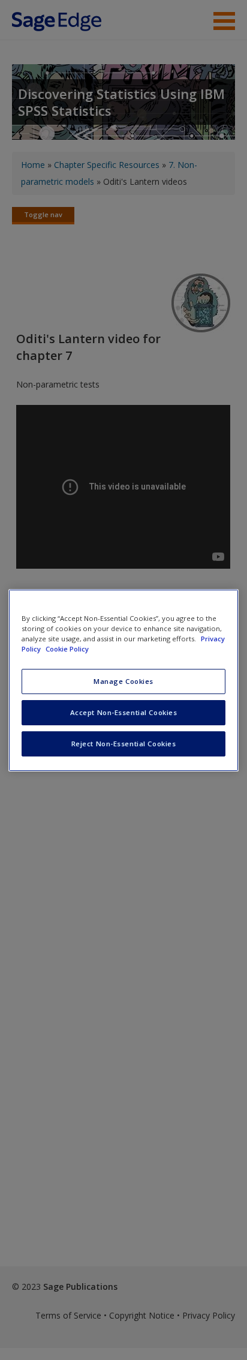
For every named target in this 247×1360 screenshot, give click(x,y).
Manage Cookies (123, 681)
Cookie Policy (67, 648)
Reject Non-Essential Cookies (123, 743)
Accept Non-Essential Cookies (123, 712)
